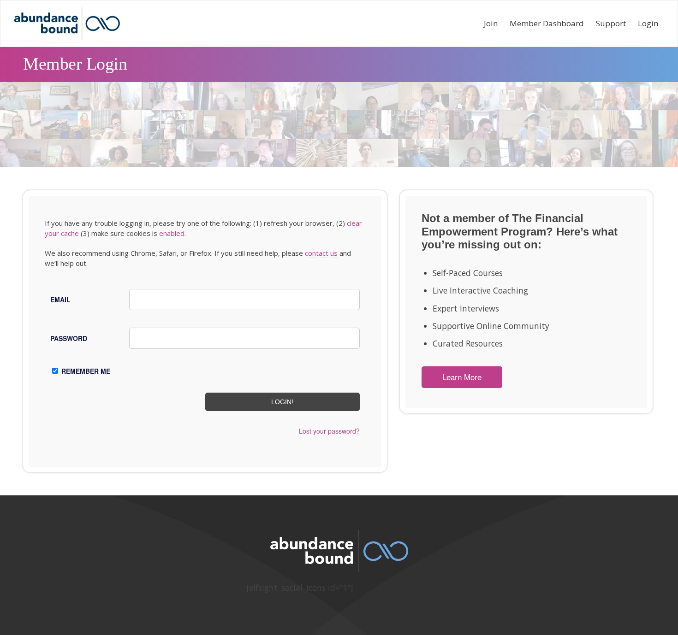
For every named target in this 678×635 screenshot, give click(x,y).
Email (60, 299)
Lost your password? (329, 430)
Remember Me (85, 371)
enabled (171, 233)
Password (68, 338)
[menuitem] (491, 23)
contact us (321, 253)
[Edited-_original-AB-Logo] (67, 23)
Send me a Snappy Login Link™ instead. (81, 435)
